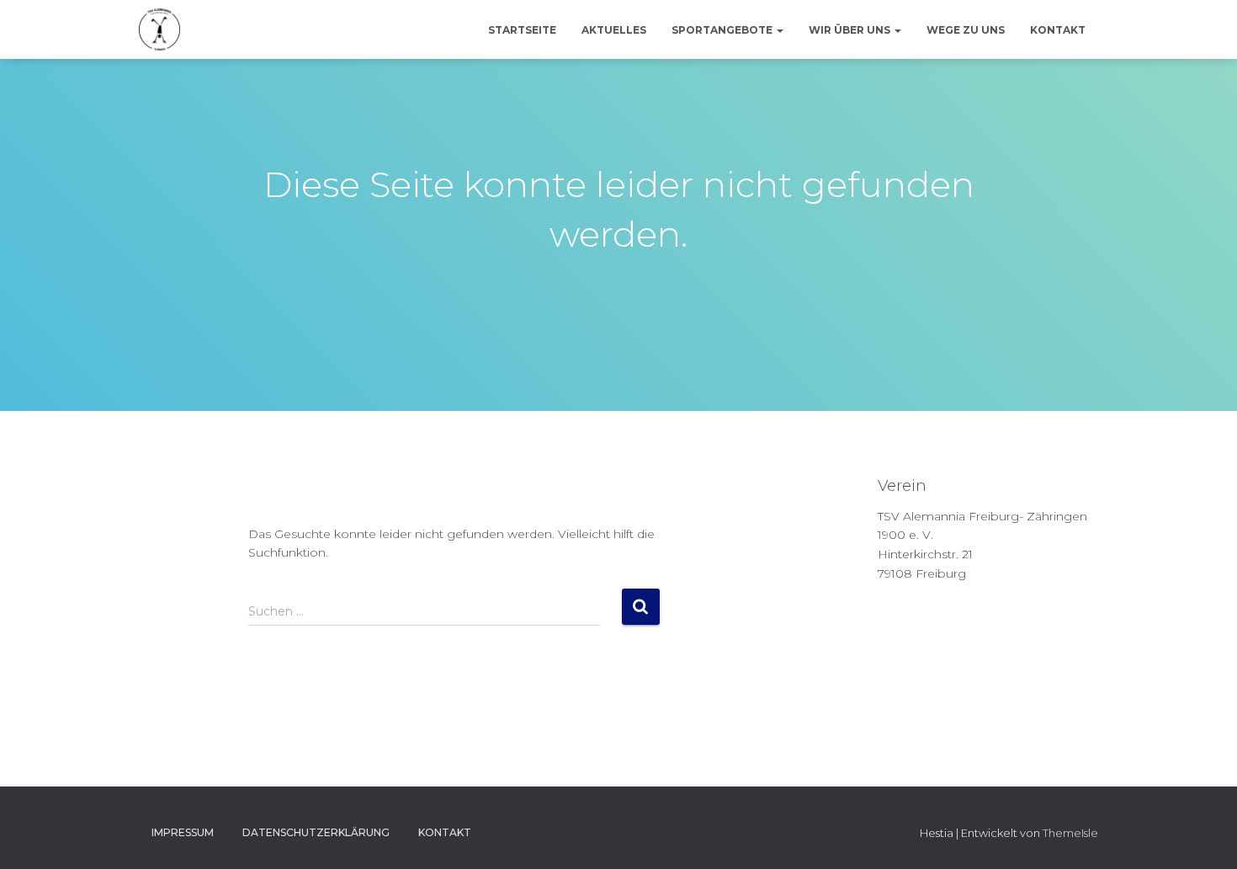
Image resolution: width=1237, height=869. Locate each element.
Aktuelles (613, 30)
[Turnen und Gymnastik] (159, 29)
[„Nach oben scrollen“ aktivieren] (1203, 835)
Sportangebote (723, 30)
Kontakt (1058, 30)
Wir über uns (851, 30)
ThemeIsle (1070, 833)
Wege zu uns (965, 30)
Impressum (182, 832)
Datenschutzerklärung (316, 832)
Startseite (522, 30)
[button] (779, 30)
